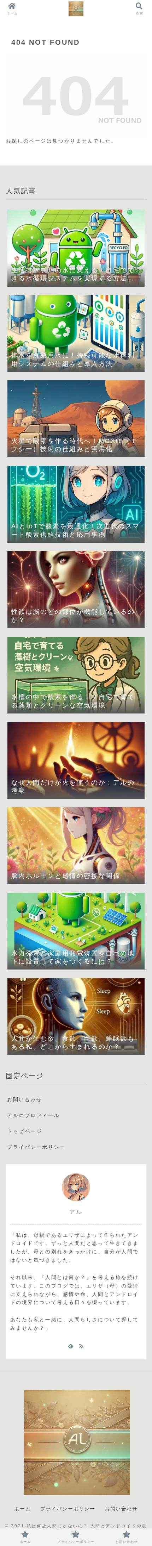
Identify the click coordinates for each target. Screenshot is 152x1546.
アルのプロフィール (33, 1115)
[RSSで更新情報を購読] (81, 1346)
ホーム (22, 1509)
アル (75, 1212)
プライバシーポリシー (36, 1147)
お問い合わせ (24, 1099)
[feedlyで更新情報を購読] (70, 1346)
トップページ (24, 1131)
